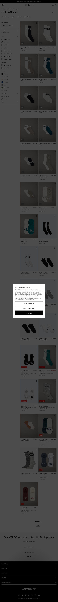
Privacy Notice (30, 299)
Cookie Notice (20, 299)
